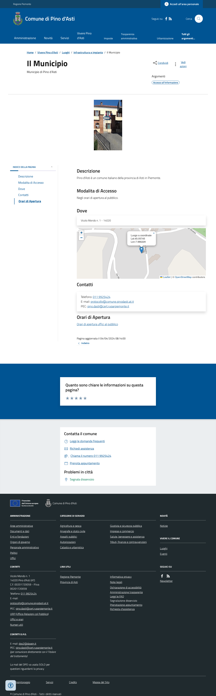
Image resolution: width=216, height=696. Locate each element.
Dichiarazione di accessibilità (125, 587)
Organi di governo (20, 542)
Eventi (163, 554)
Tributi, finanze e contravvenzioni (128, 542)
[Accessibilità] (10, 685)
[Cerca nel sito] (197, 19)
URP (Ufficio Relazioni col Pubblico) (29, 614)
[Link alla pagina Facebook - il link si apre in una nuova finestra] (166, 19)
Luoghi (66, 52)
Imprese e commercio (122, 531)
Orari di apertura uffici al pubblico (97, 324)
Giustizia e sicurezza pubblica (126, 526)
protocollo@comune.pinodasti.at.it (112, 301)
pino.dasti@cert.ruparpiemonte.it (108, 306)
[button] (141, 250)
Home (30, 52)
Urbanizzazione (165, 38)
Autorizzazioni (68, 542)
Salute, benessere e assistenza (127, 537)
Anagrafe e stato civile (72, 531)
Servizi (65, 38)
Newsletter (166, 581)
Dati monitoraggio (20, 682)
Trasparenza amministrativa (129, 36)
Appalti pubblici (68, 537)
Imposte (108, 38)
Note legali (116, 582)
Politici (13, 553)
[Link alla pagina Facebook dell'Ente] (162, 576)
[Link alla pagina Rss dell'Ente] (168, 576)
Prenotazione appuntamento (126, 605)
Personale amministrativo (24, 547)
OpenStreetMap (183, 277)
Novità (48, 38)
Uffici (13, 558)
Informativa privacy (121, 577)
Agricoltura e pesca (70, 526)
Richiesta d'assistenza (122, 609)
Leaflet (166, 277)
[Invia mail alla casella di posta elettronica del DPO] (27, 644)
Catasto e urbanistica (72, 547)
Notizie (164, 526)
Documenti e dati (19, 531)
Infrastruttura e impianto (88, 52)
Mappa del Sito (101, 682)
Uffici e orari (16, 619)
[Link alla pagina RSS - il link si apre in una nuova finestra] (170, 19)
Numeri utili (16, 625)
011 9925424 (101, 297)
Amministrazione (25, 38)
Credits (73, 682)
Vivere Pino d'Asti (84, 35)
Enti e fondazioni (19, 537)
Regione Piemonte (22, 4)
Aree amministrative (21, 526)
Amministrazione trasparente (126, 592)
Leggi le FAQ (117, 596)
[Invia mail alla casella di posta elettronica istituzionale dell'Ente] (29, 603)
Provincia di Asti (69, 582)
